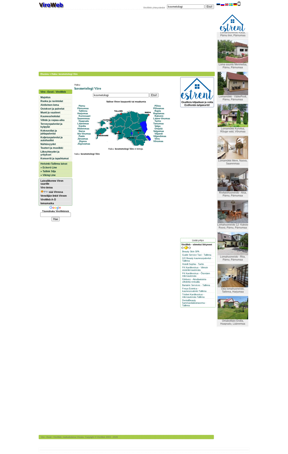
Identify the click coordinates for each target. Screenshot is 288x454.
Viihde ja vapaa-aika (52, 120)
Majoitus (45, 97)
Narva (82, 131)
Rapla (158, 111)
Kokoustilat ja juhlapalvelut (48, 132)
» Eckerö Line (48, 167)
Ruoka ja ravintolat (51, 101)
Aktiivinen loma (49, 104)
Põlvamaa (158, 108)
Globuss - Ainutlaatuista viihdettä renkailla (194, 280)
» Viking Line (48, 175)
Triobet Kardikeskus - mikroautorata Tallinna (193, 295)
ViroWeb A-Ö (48, 199)
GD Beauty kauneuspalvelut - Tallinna (197, 259)
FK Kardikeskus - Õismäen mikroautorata (196, 274)
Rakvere (159, 116)
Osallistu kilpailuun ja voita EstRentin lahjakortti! (197, 104)
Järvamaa (82, 138)
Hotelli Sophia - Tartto (193, 264)
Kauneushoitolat (50, 116)
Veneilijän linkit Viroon (53, 195)
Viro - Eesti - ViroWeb (53, 91)
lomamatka (47, 203)
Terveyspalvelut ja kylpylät (51, 125)
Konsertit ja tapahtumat (54, 158)
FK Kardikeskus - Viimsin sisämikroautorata (195, 268)
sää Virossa (55, 192)
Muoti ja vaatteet (50, 112)
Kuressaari (84, 116)
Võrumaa (158, 141)
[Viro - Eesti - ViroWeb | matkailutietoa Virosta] (51, 8)
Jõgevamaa (83, 143)
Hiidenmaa (83, 128)
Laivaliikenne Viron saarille (51, 182)
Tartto (158, 121)
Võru (157, 138)
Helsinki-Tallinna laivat (53, 163)
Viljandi (159, 133)
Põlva (158, 106)
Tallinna (83, 111)
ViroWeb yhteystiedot (154, 7)
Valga (157, 126)
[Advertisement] (124, 40)
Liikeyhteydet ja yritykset (49, 153)
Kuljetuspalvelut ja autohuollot (51, 139)
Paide (82, 136)
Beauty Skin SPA (190, 251)
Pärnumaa (83, 108)
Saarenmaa (83, 118)
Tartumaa (158, 123)
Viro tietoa (46, 187)
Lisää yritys (198, 240)
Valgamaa (158, 131)
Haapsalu (84, 121)
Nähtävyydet (48, 144)
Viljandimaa (159, 136)
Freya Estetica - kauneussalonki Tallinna (194, 289)
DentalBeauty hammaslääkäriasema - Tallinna (194, 303)
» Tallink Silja (48, 171)
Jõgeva (83, 141)
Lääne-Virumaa (161, 118)
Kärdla (82, 126)
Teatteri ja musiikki (51, 147)
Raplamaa (158, 113)
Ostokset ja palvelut (52, 108)
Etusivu (44, 74)
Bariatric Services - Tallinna (196, 285)
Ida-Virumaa (84, 133)
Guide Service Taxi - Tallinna (196, 255)
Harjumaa (82, 113)
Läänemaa (83, 123)
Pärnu (82, 106)
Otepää (159, 128)
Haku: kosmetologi (62, 74)
